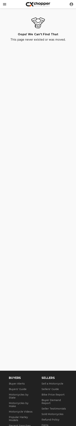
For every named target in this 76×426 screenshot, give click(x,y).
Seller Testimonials (54, 408)
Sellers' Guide (50, 389)
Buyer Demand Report (51, 402)
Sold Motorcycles (52, 414)
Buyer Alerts (17, 383)
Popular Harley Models (18, 419)
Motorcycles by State (18, 396)
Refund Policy (50, 419)
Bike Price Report (53, 394)
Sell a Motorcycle (52, 383)
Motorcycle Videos (21, 411)
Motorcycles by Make (18, 405)
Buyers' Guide (18, 389)
